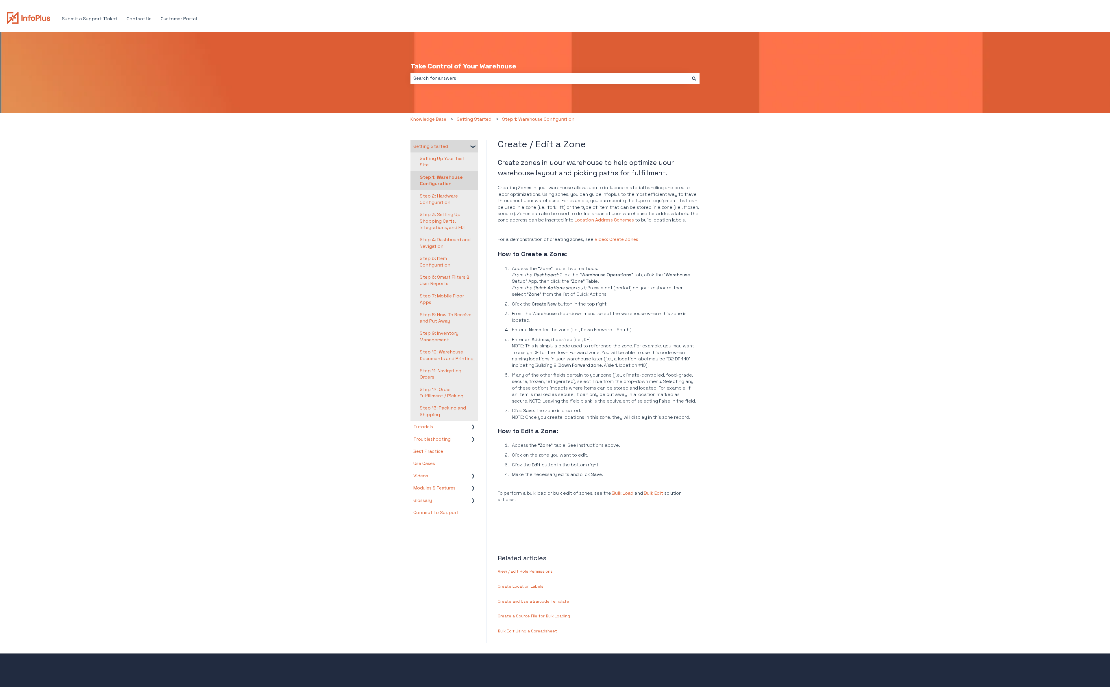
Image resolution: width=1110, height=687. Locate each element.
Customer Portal (179, 19)
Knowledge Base (428, 119)
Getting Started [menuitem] (430, 146)
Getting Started (474, 119)
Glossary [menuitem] (422, 500)
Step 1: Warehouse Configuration (538, 119)
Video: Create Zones (616, 239)
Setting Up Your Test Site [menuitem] (442, 161)
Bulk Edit (653, 493)
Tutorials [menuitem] (423, 427)
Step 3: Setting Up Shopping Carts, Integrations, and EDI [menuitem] (442, 220)
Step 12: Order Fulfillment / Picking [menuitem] (441, 392)
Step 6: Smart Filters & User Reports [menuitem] (444, 280)
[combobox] (549, 78)
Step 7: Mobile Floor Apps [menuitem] (442, 299)
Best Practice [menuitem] (428, 451)
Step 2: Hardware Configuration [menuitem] (439, 199)
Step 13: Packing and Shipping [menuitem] (443, 411)
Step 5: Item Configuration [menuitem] (435, 261)
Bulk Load (622, 493)
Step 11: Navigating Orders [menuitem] (440, 374)
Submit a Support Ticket (89, 19)
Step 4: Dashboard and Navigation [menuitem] (445, 243)
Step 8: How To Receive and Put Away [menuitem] (445, 318)
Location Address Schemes (604, 220)
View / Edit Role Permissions (525, 571)
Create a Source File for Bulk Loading (534, 616)
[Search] (694, 78)
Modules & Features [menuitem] (434, 488)
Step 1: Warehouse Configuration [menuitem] (441, 180)
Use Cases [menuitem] (424, 463)
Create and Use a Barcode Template (533, 601)
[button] (473, 147)
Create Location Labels (520, 586)
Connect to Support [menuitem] (436, 512)
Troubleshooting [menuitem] (432, 439)
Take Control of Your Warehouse (463, 66)
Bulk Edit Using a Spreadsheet (527, 631)
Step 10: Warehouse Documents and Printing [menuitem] (446, 355)
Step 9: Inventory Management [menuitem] (439, 336)
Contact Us (139, 19)
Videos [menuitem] (420, 476)
